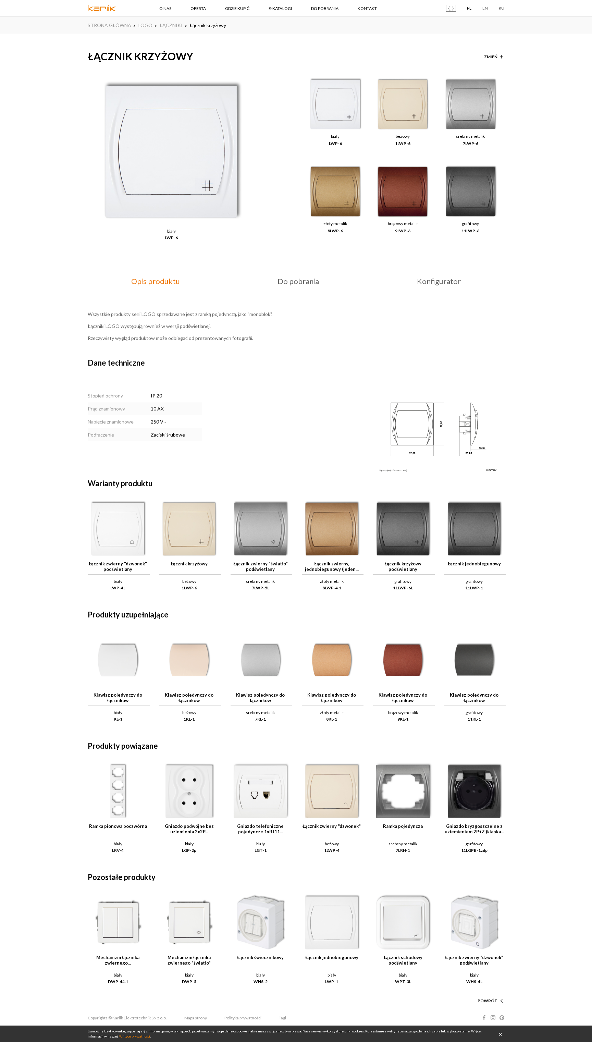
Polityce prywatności (134, 1036)
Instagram (493, 1017)
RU (501, 8)
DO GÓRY (487, 992)
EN (485, 8)
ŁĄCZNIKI (171, 25)
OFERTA (198, 8)
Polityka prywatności (242, 1017)
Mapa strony (195, 1017)
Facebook (484, 1017)
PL (469, 8)
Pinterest (502, 1017)
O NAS (165, 8)
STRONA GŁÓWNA (109, 25)
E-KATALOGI (280, 8)
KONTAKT (367, 8)
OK (500, 1034)
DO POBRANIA (324, 8)
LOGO (145, 25)
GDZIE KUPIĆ (237, 8)
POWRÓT (487, 1000)
